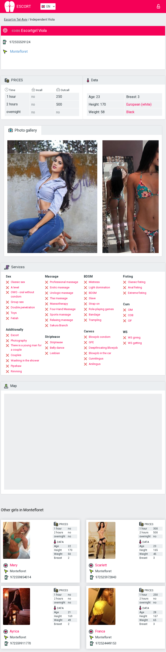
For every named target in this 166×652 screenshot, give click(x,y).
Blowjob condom (99, 336)
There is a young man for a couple (26, 347)
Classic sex (18, 282)
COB (130, 315)
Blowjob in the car (100, 353)
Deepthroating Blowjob (103, 347)
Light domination (99, 287)
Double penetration (23, 307)
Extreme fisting (137, 292)
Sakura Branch (59, 325)
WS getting (135, 343)
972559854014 (20, 577)
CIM (130, 309)
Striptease (56, 342)
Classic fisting (136, 282)
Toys (14, 312)
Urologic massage (61, 292)
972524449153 (106, 643)
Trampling (95, 320)
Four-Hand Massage (62, 309)
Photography (19, 340)
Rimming (16, 371)
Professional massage (64, 282)
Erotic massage (59, 287)
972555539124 (20, 42)
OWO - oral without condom (22, 294)
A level (15, 287)
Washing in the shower (25, 360)
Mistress (94, 282)
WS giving (134, 337)
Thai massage (58, 298)
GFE (91, 342)
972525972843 (106, 577)
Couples (16, 355)
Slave (92, 298)
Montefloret (18, 51)
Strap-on (94, 303)
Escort (15, 335)
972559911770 (20, 643)
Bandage (94, 314)
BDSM (93, 292)
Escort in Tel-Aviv (15, 19)
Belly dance (57, 347)
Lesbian (55, 353)
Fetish (14, 318)
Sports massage (60, 314)
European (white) (139, 104)
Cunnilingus (96, 358)
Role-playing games (101, 309)
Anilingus (95, 364)
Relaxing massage (61, 320)
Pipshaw (16, 366)
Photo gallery (25, 130)
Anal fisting (135, 287)
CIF (130, 320)
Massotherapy (59, 303)
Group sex (17, 302)
